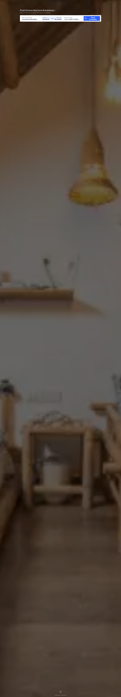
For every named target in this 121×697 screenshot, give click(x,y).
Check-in (45, 17)
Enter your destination (27, 17)
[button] (109, 2)
